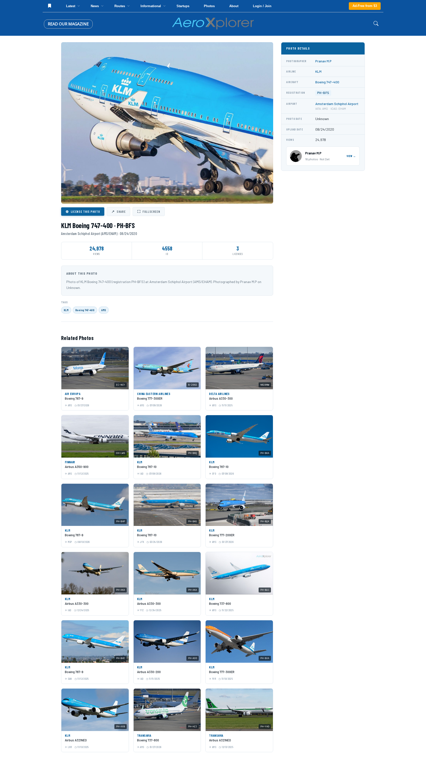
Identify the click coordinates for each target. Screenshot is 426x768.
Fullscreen (148, 211)
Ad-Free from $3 (365, 6)
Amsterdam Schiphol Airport (336, 104)
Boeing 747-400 (84, 310)
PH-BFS (323, 93)
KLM (66, 310)
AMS (103, 310)
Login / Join (262, 6)
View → (351, 156)
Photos (209, 6)
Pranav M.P (323, 61)
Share (118, 211)
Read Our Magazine (68, 24)
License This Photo (83, 211)
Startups (183, 6)
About (233, 6)
